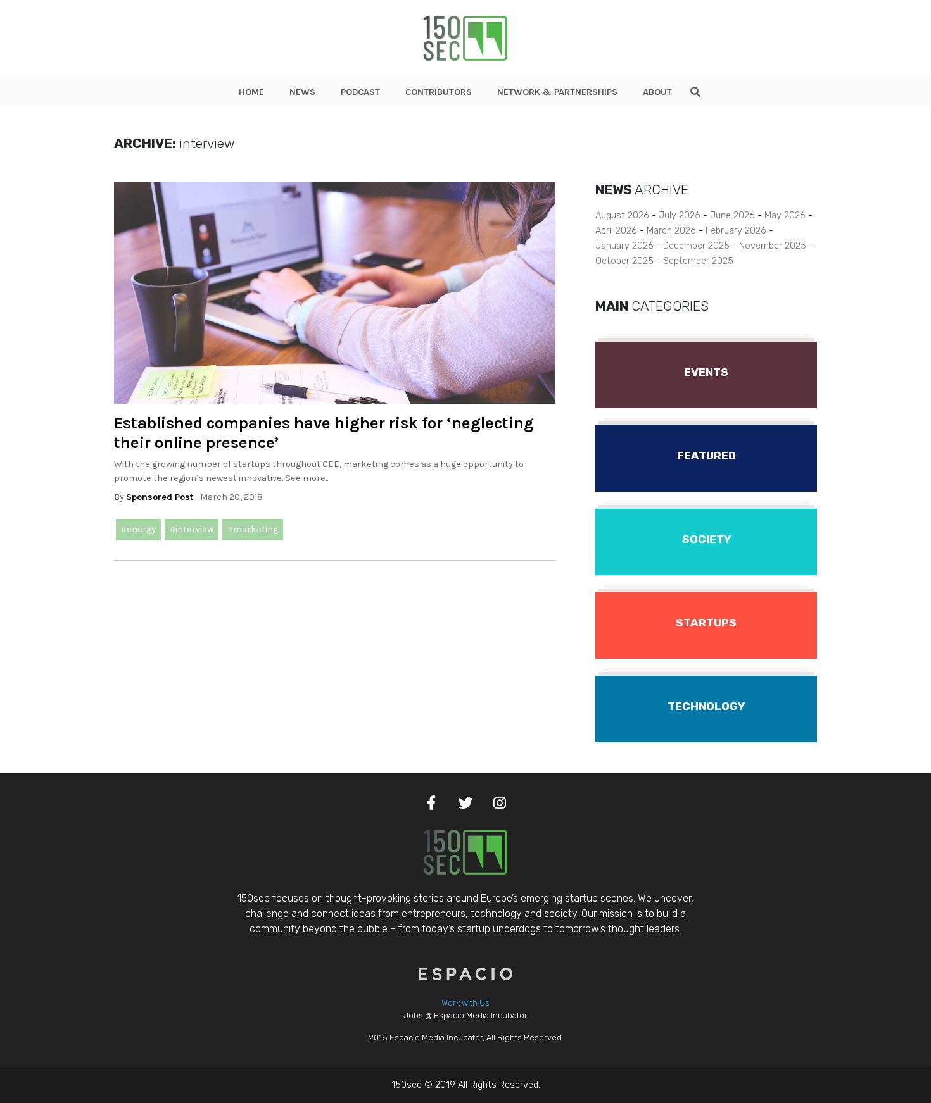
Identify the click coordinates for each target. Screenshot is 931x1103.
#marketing (252, 529)
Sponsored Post (159, 497)
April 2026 (616, 230)
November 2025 (772, 245)
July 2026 (679, 215)
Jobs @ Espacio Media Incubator (465, 1015)
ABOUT (657, 92)
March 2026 (671, 230)
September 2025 (698, 261)
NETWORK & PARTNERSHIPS (557, 92)
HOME (251, 92)
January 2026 (624, 245)
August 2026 (622, 215)
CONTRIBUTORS (438, 92)
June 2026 (732, 215)
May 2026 (785, 215)
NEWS (302, 92)
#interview (191, 529)
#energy (138, 529)
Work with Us (465, 1002)
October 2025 (624, 261)
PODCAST (360, 92)
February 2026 (736, 230)
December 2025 (696, 245)
